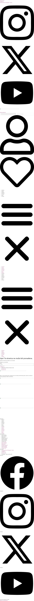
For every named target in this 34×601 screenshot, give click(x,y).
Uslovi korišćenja (4, 447)
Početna (3, 190)
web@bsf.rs (2, 1)
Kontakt (3, 196)
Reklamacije (3, 444)
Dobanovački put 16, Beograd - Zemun (6, 2)
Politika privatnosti (5, 445)
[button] (17, 231)
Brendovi (3, 193)
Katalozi (3, 192)
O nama (3, 194)
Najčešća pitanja (4, 446)
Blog (2, 195)
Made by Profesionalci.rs (4, 600)
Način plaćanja (4, 442)
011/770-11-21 (2, 0)
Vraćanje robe (4, 441)
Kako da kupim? (4, 443)
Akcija (3, 191)
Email (1, 363)
